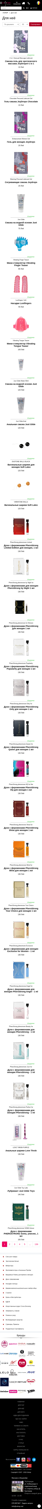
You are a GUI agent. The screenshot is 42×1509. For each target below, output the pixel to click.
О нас (21, 1439)
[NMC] (4, 1344)
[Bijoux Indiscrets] (13, 1372)
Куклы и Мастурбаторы (13, 1297)
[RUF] (13, 1363)
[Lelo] (4, 1372)
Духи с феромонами (12, 1279)
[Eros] (4, 1363)
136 (36, 1244)
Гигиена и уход (10, 1315)
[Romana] (38, 3)
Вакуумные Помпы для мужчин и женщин (19, 1275)
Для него (21, 1412)
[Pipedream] (13, 1344)
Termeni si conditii (21, 1426)
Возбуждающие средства (14, 1320)
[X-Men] (31, 1391)
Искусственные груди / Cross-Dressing (18, 1306)
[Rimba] (31, 1382)
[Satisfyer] (4, 1391)
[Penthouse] (22, 1391)
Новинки (21, 1402)
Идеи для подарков (21, 1415)
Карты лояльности (21, 1450)
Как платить (21, 1433)
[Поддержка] (39, 1506)
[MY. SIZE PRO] (4, 1382)
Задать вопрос (27, 1503)
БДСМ (7, 1302)
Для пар (21, 1405)
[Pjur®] (31, 1363)
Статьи (21, 1443)
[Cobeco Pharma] (22, 1372)
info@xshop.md (17, 1506)
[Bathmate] (4, 1353)
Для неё (21, 1408)
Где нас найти (21, 1419)
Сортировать (35, 24)
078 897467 (16, 1503)
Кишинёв (17, 4)
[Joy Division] (13, 1353)
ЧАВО (21, 1422)
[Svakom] (13, 1382)
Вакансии (21, 1446)
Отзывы (20, 1453)
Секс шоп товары (11, 1257)
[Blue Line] (31, 1372)
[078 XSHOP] (29, 4)
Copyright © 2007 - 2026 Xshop (21, 1472)
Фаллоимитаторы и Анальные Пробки (18, 1270)
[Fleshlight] (31, 1344)
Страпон (8, 1293)
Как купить (21, 1429)
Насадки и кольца (11, 1284)
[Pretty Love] (22, 1382)
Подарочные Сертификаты (14, 1329)
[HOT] (31, 1353)
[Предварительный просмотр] (33, 33)
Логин (34, 8)
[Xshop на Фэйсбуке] (18, 1459)
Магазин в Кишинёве (20, 1478)
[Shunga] (22, 1353)
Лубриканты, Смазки (12, 1311)
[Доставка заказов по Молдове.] (23, 3)
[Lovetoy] (13, 1391)
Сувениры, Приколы (12, 1324)
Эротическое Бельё (12, 1261)
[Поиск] (24, 8)
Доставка (21, 1436)
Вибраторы (9, 1266)
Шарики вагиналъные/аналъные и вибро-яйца (21, 1288)
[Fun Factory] (22, 1363)
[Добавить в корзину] (8, 55)
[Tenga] (22, 1344)
